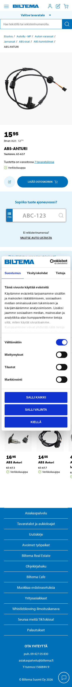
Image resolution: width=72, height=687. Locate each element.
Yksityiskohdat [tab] (37, 273)
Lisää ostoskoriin (40, 181)
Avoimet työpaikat (36, 545)
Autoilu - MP (24, 36)
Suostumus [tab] (13, 273)
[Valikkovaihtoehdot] (6, 6)
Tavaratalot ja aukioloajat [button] (36, 523)
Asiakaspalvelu (36, 513)
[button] (36, 15)
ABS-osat (24, 41)
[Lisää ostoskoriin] (9, 181)
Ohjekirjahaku (36, 566)
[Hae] (67, 24)
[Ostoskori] (66, 6)
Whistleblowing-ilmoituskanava (36, 608)
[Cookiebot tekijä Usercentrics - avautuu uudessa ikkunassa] (50, 261)
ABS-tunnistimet (43, 41)
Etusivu (8, 36)
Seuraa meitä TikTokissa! (36, 619)
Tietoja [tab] (60, 273)
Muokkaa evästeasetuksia (36, 587)
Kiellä (36, 422)
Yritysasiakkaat (36, 598)
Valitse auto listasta (36, 238)
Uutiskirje (36, 534)
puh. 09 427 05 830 (36, 654)
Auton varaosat (44, 36)
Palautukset (36, 630)
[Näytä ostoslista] (58, 6)
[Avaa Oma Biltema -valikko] (50, 6)
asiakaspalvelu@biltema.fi (36, 660)
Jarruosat (9, 41)
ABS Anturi (14, 462)
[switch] (61, 354)
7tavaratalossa (44, 162)
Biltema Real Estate (36, 555)
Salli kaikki (36, 397)
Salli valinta (36, 409)
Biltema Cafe (36, 577)
